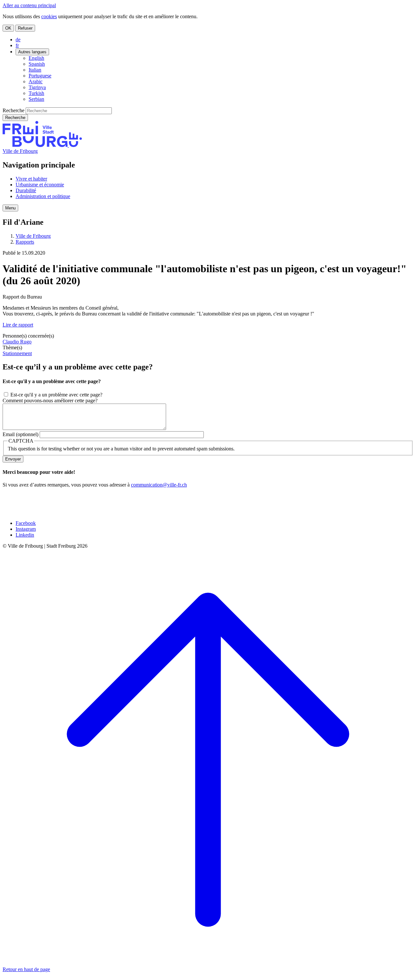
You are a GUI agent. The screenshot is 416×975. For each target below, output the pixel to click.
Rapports (25, 242)
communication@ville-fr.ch (159, 485)
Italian (35, 70)
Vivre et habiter (31, 178)
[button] (10, 208)
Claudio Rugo (17, 341)
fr (17, 45)
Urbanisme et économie (40, 184)
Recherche (13, 110)
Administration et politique (43, 196)
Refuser (25, 28)
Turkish (36, 93)
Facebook (26, 523)
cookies (49, 16)
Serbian (36, 99)
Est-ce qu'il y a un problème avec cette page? (56, 394)
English (36, 58)
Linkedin (25, 535)
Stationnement (17, 353)
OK (8, 28)
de (18, 39)
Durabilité (26, 190)
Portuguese (40, 75)
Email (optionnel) (20, 434)
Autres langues (32, 51)
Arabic (36, 81)
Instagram (26, 529)
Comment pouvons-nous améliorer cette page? (50, 400)
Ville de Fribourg (20, 151)
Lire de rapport (18, 324)
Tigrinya (37, 87)
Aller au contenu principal (29, 5)
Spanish (37, 64)
